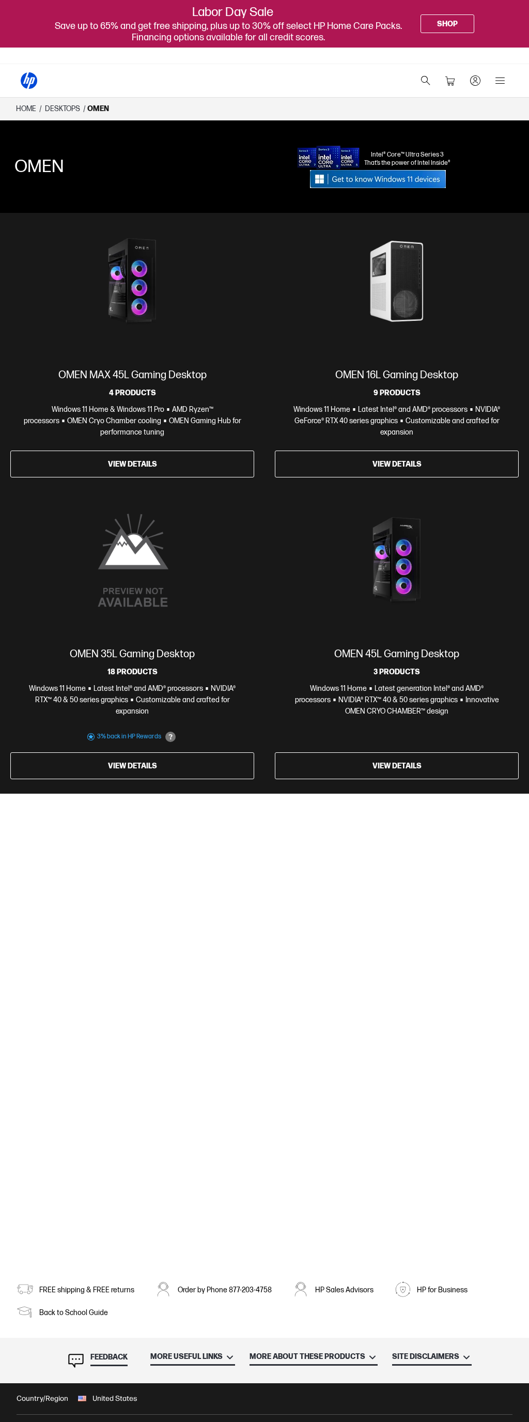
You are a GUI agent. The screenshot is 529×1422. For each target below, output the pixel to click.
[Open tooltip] (170, 737)
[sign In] (475, 80)
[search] (425, 80)
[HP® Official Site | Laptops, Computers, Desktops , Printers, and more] (29, 80)
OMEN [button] (98, 108)
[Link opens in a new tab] (378, 179)
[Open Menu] (500, 80)
